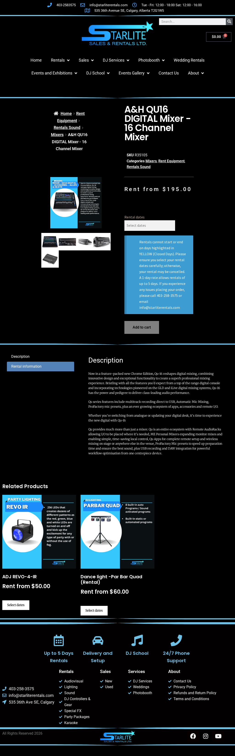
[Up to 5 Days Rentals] (58, 640)
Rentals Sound (67, 127)
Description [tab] (20, 356)
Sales (84, 60)
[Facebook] (193, 736)
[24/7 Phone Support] (176, 640)
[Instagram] (205, 736)
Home (36, 60)
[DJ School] (137, 640)
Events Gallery (132, 73)
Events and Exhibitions (51, 73)
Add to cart (142, 327)
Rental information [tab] (26, 366)
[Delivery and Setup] (98, 640)
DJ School (95, 73)
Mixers (57, 134)
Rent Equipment (171, 161)
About (193, 73)
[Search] (229, 21)
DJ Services (113, 60)
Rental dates (134, 217)
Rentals (58, 60)
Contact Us (169, 73)
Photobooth (149, 60)
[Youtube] (218, 736)
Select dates (16, 605)
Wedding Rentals (189, 60)
